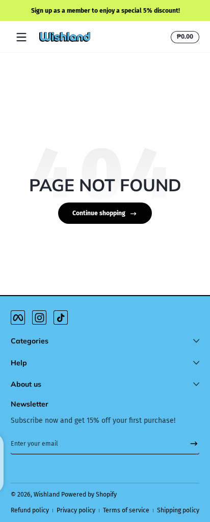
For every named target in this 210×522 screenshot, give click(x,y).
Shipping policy (178, 510)
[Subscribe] (190, 443)
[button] (183, 37)
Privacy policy (76, 510)
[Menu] (21, 37)
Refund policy (30, 510)
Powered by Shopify (89, 494)
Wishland (47, 494)
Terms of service (126, 510)
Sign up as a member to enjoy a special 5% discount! (105, 10)
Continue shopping (98, 213)
